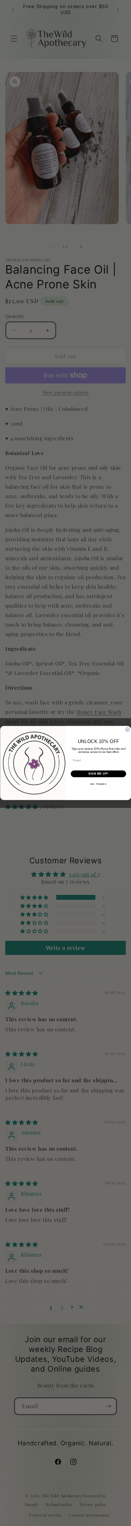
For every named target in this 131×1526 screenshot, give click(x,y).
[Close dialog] (127, 730)
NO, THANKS (98, 784)
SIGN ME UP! (98, 773)
